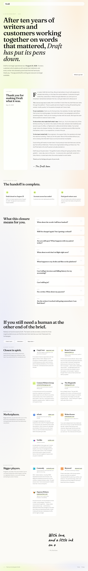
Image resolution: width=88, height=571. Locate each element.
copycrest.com (50, 350)
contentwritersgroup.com (44, 385)
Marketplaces (20, 341)
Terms (78, 567)
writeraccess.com (69, 416)
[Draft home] (7, 4)
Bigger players (31, 341)
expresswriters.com (42, 494)
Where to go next (78, 74)
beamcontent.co (69, 352)
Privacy (83, 567)
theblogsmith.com (70, 385)
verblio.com (51, 440)
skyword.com (78, 468)
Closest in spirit (9, 341)
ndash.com (51, 414)
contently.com (50, 468)
